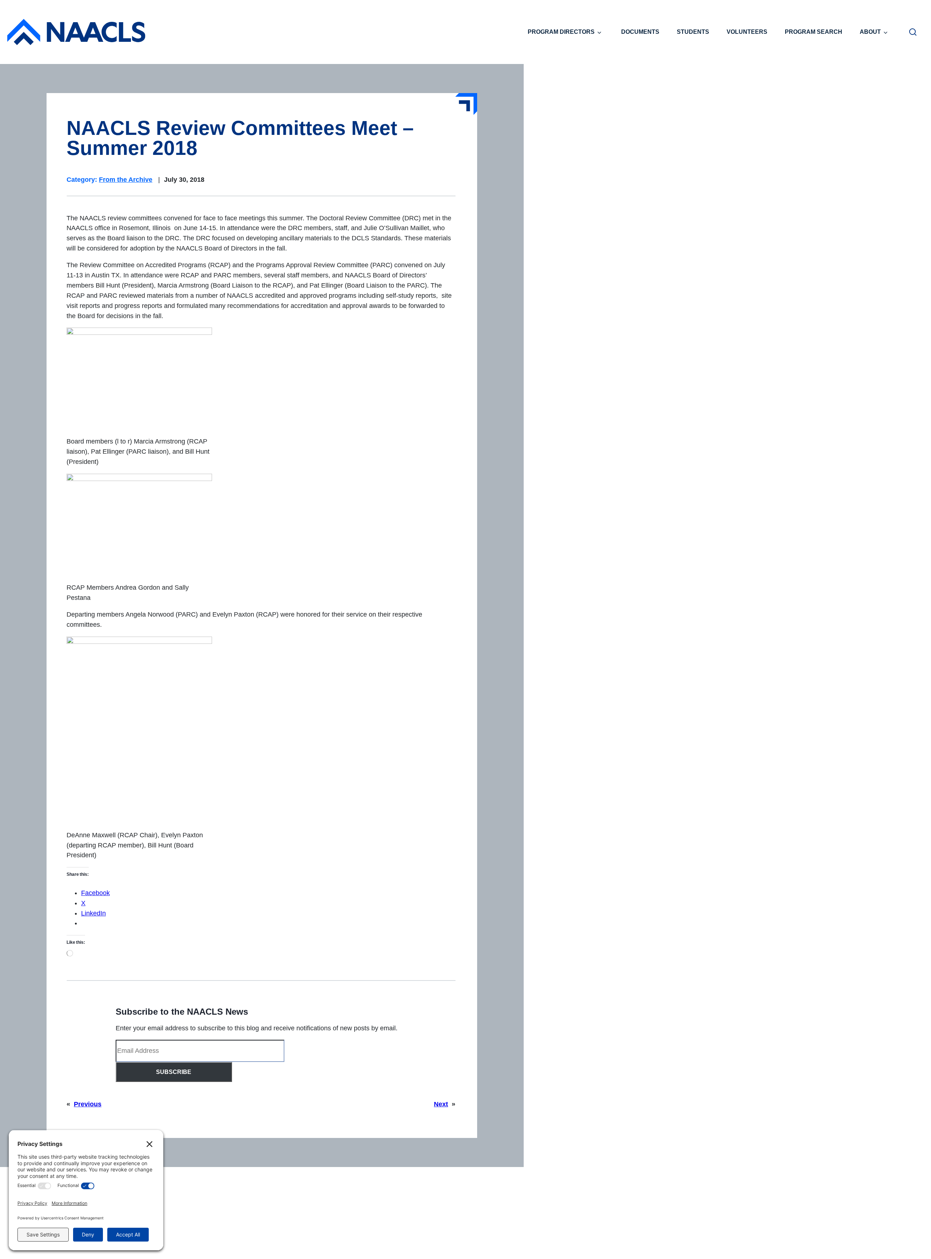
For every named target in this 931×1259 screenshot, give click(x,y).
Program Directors (561, 32)
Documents (640, 32)
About (870, 32)
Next (441, 1104)
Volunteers (747, 32)
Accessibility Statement (587, 1242)
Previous (87, 1104)
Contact (446, 1242)
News (585, 1204)
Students (693, 32)
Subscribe (173, 1072)
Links (617, 1204)
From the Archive (125, 179)
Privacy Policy (483, 1242)
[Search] (913, 32)
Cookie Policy (528, 1242)
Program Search (813, 32)
